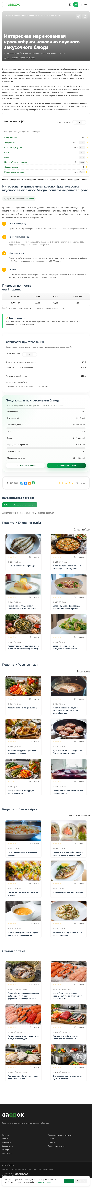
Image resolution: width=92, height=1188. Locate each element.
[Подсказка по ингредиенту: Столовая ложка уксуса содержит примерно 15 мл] (87, 147)
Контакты (51, 1139)
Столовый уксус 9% (13, 147)
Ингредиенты (7, 1146)
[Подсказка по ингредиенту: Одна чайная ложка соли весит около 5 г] (87, 152)
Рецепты (5, 1135)
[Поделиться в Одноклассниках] (29, 483)
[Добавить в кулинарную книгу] (85, 16)
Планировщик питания (56, 1146)
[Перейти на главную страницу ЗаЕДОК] (14, 4)
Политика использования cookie (41, 1169)
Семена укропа (11, 167)
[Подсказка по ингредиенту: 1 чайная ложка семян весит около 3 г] (87, 167)
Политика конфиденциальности (14, 1169)
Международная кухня (77, 179)
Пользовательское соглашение (60, 1135)
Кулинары (51, 1142)
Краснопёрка (10, 137)
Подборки (6, 1149)
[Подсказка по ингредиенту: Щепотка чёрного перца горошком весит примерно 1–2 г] (87, 162)
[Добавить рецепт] (75, 4)
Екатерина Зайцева (27, 57)
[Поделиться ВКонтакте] (25, 483)
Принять (69, 1181)
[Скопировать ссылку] (33, 482)
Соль (6, 152)
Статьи (5, 1139)
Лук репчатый (10, 142)
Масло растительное (14, 172)
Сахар (7, 157)
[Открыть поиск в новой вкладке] (69, 4)
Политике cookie (44, 1182)
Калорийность (7, 1153)
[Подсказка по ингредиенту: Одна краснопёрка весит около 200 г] (87, 137)
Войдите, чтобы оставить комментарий (19, 505)
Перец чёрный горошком (15, 162)
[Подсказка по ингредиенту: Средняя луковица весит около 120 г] (87, 142)
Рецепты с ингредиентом (79, 815)
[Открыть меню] (4, 4)
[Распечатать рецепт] (78, 16)
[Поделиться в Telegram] (21, 483)
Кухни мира (6, 1142)
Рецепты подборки (82, 529)
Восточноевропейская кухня (35, 179)
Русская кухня (15, 179)
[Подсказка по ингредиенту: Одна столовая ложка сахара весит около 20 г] (87, 157)
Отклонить (81, 1181)
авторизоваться (47, 513)
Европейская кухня (57, 179)
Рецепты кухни (83, 671)
